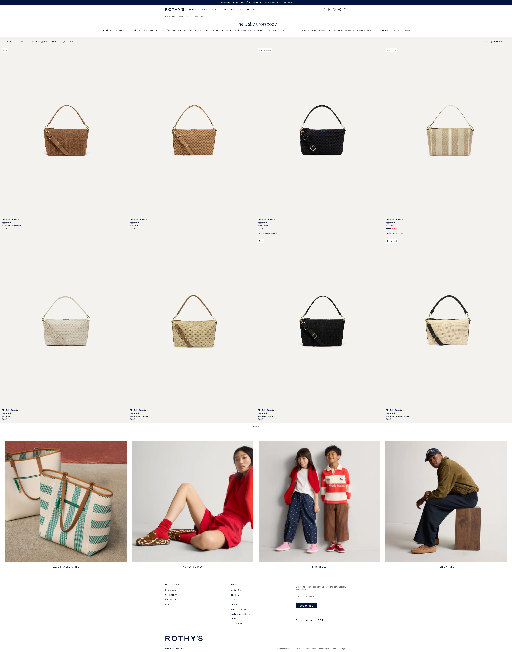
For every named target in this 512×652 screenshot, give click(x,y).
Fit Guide (235, 619)
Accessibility (236, 623)
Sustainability (171, 595)
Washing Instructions (240, 614)
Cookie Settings (339, 649)
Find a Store (170, 590)
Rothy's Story (171, 599)
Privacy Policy (310, 649)
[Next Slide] (468, 2)
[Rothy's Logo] (174, 9)
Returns (234, 604)
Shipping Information (240, 609)
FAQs (233, 599)
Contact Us (236, 590)
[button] (192, 9)
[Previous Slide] (43, 2)
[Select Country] (329, 9)
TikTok (320, 620)
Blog (167, 604)
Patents (298, 649)
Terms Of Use (324, 649)
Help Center (236, 595)
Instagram (310, 620)
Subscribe (306, 605)
